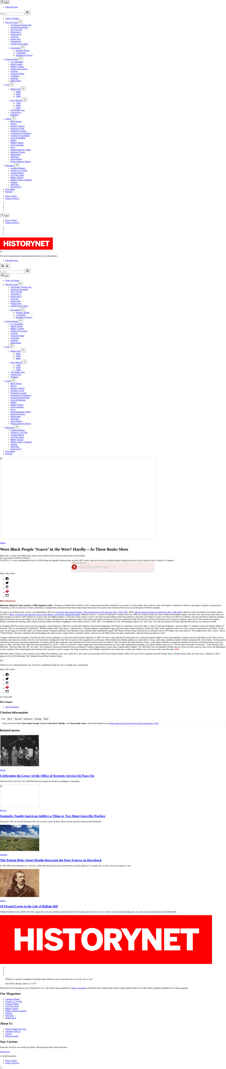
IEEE (46, 719)
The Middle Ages (17, 110)
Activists (14, 71)
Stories (3, 543)
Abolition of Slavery (24, 55)
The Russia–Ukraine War (20, 25)
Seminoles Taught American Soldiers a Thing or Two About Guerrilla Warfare (52, 816)
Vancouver (28, 719)
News (12, 147)
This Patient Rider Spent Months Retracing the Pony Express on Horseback (51, 860)
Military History (17, 143)
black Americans (12, 707)
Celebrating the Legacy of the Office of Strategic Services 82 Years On (47, 775)
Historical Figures (17, 152)
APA (3, 719)
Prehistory (14, 115)
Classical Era (15, 112)
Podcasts (8, 192)
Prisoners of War (17, 128)
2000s (18, 92)
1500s (18, 108)
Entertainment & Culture (20, 150)
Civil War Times (17, 175)
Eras (7, 85)
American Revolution (19, 27)
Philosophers (15, 81)
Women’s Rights (22, 50)
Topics (8, 119)
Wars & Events (11, 22)
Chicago (38, 719)
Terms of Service (12, 198)
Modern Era (15, 89)
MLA (10, 719)
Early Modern (16, 100)
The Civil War (16, 30)
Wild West (14, 157)
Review (3, 810)
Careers (8, 1034)
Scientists (14, 78)
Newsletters (10, 189)
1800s (18, 96)
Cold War (14, 37)
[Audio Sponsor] (132, 567)
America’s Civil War (18, 170)
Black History (16, 121)
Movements (15, 48)
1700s (18, 103)
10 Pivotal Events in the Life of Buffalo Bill (29, 906)
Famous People (11, 59)
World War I (15, 32)
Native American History (20, 161)
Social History (16, 159)
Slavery (13, 124)
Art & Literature (17, 145)
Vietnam (13, 182)
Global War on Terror (19, 44)
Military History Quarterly (21, 180)
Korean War (15, 39)
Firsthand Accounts (18, 131)
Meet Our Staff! (11, 1036)
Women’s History (17, 126)
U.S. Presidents (16, 62)
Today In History (12, 18)
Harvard (18, 719)
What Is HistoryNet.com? (15, 1029)
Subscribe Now (11, 7)
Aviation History (17, 173)
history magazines (79, 988)
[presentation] (20, 22)
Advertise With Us (13, 1031)
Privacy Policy (11, 196)
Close (6, 2)
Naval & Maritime (18, 138)
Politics (13, 140)
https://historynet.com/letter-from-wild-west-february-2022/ (134, 723)
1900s (18, 94)
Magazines (9, 165)
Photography (15, 154)
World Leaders (16, 64)
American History (17, 168)
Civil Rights (21, 53)
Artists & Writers (17, 74)
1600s (18, 105)
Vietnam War (15, 41)
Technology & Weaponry (20, 133)
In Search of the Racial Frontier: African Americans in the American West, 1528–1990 (91, 612)
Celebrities (14, 76)
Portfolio (3, 855)
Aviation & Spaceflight (19, 135)
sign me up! (5, 1052)
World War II (15, 34)
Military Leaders (17, 66)
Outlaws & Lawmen (18, 69)
